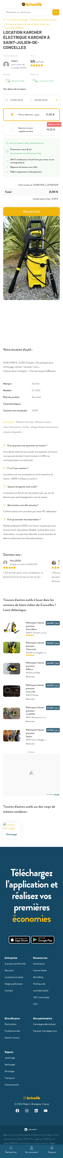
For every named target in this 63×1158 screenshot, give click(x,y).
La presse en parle (14, 977)
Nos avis (9, 970)
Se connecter (31, 1152)
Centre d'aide (40, 970)
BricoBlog (38, 977)
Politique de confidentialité (40, 987)
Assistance (39, 963)
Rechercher (11, 1152)
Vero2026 (15, 560)
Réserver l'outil (31, 211)
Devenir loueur (12, 1037)
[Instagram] (27, 1111)
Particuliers (10, 1024)
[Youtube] (45, 1111)
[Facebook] (17, 1111)
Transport (10, 1077)
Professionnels (12, 1030)
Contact (9, 990)
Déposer (52, 1152)
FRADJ (14, 61)
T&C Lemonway (41, 997)
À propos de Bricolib (15, 963)
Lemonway (14, 1135)
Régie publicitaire (14, 983)
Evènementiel (12, 1084)
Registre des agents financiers (37, 1143)
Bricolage (9, 1071)
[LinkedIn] (36, 1111)
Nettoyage (10, 1064)
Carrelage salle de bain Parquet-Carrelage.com (45, 1027)
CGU (35, 1004)
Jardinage (10, 1057)
